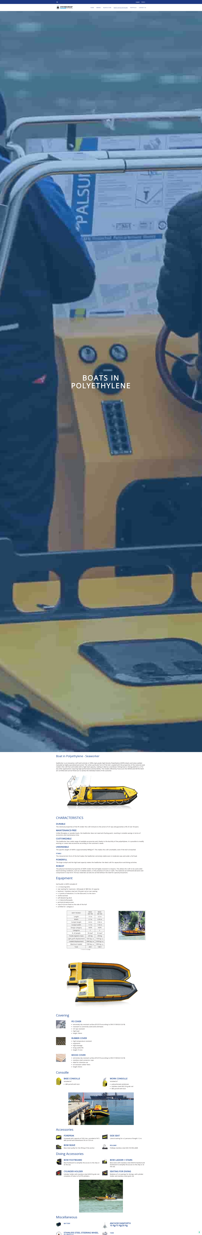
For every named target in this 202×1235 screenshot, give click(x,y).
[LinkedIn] (57, 2)
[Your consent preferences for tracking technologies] (199, 1232)
